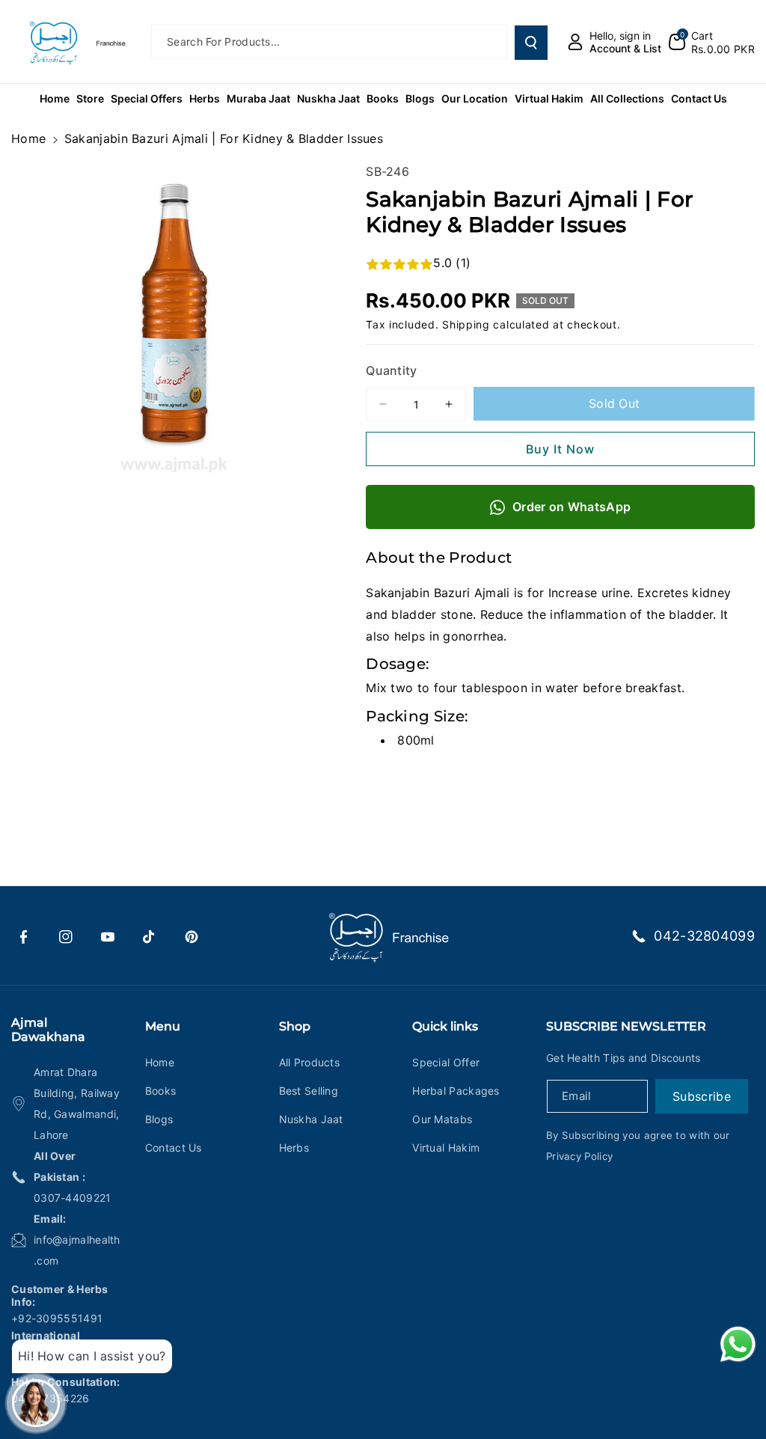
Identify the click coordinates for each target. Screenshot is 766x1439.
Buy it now (560, 449)
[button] (712, 41)
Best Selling (309, 1090)
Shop (294, 1026)
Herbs (294, 1147)
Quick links (445, 1026)
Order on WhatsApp (571, 506)
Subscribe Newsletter (626, 1026)
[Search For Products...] (531, 42)
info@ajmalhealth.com (77, 1250)
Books (161, 1090)
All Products (309, 1062)
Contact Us (173, 1147)
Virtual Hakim (445, 1147)
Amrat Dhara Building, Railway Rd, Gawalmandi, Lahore (77, 1103)
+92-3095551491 (56, 1318)
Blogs (159, 1119)
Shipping (466, 324)
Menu (162, 1026)
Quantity (391, 370)
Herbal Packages (456, 1090)
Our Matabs (442, 1119)
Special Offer (445, 1062)
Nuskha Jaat (311, 1119)
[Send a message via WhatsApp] (738, 1344)
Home (28, 138)
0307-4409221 (72, 1197)
